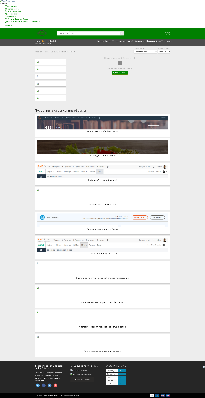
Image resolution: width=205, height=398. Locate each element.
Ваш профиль (82, 379)
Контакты (168, 41)
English (53, 41)
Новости (118, 41)
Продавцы (150, 41)
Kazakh (38, 41)
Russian (45, 41)
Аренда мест (140, 41)
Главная (100, 41)
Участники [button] (127, 41)
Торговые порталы (42, 44)
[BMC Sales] (7, 1)
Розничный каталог (52, 52)
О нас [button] (158, 41)
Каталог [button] (108, 41)
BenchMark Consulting (50, 395)
